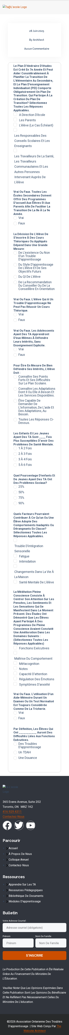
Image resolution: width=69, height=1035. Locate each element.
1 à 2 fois (25, 448)
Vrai (21, 218)
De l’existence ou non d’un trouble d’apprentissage (34, 256)
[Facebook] (7, 825)
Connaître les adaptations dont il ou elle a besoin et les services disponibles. (36, 392)
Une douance (27, 758)
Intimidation (27, 561)
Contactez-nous (13, 816)
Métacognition (29, 664)
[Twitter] (19, 825)
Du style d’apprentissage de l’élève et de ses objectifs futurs (35, 268)
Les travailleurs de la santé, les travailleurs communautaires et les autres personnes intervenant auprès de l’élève (34, 169)
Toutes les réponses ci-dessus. (36, 421)
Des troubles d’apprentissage (29, 745)
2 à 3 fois (25, 454)
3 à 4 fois (25, 459)
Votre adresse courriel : (15, 920)
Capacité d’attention (33, 674)
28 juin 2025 (36, 31)
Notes (23, 669)
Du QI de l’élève (29, 276)
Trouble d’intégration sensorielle (28, 548)
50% (21, 492)
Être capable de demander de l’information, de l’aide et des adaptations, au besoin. (36, 407)
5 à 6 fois (25, 465)
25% (21, 486)
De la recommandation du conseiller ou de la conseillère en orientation (36, 285)
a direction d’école (32, 115)
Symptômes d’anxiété (34, 684)
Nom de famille (43, 936)
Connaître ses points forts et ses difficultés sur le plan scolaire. (34, 380)
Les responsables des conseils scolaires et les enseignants (32, 141)
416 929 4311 (12, 811)
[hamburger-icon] (62, 7)
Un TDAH (24, 752)
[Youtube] (30, 825)
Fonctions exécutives (34, 648)
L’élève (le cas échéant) (36, 125)
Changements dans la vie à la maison (34, 574)
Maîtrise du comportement (33, 658)
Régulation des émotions (36, 679)
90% (21, 503)
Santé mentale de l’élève (36, 582)
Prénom (6, 936)
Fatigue (24, 556)
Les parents (27, 120)
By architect (36, 39)
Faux (21, 223)
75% (21, 497)
